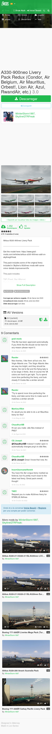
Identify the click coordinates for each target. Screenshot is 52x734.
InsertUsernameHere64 (22, 469)
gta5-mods (17, 338)
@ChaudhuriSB (19, 443)
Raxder (15, 357)
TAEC (14, 491)
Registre (42, 507)
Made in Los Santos (10, 725)
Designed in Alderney (10, 723)
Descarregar (27, 98)
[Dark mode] (44, 10)
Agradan (27, 228)
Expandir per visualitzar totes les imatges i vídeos (26, 220)
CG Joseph (17, 440)
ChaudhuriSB (18, 424)
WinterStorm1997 (12, 558)
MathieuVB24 (18, 408)
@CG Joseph (18, 459)
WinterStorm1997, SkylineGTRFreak (25, 115)
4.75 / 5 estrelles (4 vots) (10, 234)
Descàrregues (12, 228)
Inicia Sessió (30, 507)
